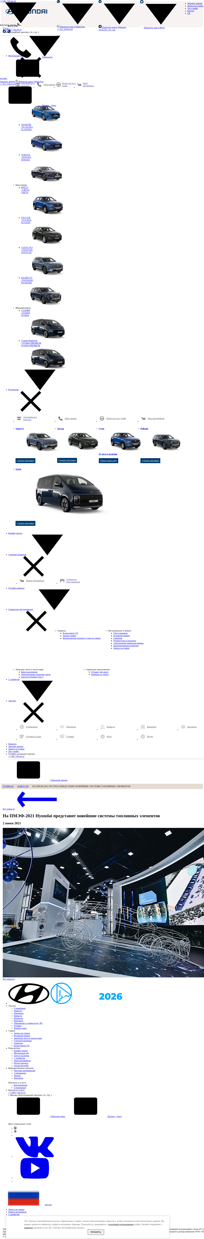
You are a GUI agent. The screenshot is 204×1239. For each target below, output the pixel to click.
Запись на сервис (195, 6)
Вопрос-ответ (20, 1028)
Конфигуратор (15, 533)
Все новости (9, 809)
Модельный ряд (21, 1053)
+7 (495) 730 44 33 (16, 1092)
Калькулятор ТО (21, 1046)
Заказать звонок (194, 3)
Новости (12, 744)
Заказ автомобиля (22, 1060)
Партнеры (18, 1013)
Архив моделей (21, 1065)
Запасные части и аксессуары (28, 1038)
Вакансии (18, 1018)
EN (188, 13)
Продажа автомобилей (24, 1070)
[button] (29, 1003)
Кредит (190, 11)
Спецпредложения (17, 554)
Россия (47, 1205)
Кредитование (20, 1085)
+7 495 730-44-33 (14, 30)
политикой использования (120, 1224)
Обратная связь (58, 1116)
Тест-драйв (192, 8)
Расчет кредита (21, 1063)
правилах (28, 1228)
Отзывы (18, 1026)
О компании (20, 1008)
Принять (96, 1232)
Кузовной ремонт (22, 1036)
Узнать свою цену (108, 460)
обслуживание (20, 609)
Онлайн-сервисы (16, 588)
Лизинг (17, 1075)
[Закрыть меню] (31, 411)
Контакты (18, 1021)
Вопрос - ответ (49, 105)
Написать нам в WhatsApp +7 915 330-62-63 (71, 28)
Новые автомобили (17, 1212)
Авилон (12, 701)
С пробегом (13, 679)
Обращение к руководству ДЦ (28, 1023)
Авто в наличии (21, 1055)
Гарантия (18, 1043)
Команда (18, 1016)
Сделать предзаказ (25, 460)
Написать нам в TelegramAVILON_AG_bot (112, 28)
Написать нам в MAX (154, 28)
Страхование (20, 1073)
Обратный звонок (58, 780)
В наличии (13, 389)
